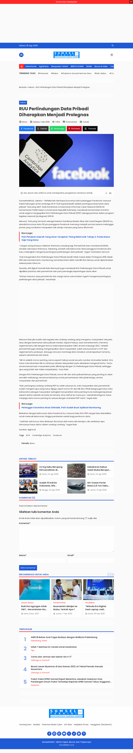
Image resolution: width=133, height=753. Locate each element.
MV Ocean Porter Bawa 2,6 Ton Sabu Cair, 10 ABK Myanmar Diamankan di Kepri (99, 487)
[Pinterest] (84, 734)
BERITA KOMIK (77, 66)
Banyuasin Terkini (59, 66)
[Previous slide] (109, 574)
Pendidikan (90, 603)
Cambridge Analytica (41, 435)
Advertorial (31, 66)
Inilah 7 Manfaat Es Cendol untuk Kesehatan (54, 647)
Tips (32, 650)
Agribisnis (44, 66)
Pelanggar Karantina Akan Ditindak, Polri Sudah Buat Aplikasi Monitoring (61, 407)
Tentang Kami (25, 724)
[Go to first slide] (112, 574)
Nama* (22, 555)
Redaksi (36, 724)
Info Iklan (68, 724)
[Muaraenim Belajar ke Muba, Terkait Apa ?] (66, 589)
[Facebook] (49, 734)
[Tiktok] (74, 734)
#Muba (54, 73)
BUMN (89, 66)
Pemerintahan (59, 603)
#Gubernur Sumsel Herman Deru (76, 73)
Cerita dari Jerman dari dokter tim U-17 (51, 656)
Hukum (23, 102)
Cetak (86, 121)
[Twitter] (69, 734)
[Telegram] (79, 734)
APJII (28, 435)
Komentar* (25, 523)
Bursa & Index (101, 66)
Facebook (57, 435)
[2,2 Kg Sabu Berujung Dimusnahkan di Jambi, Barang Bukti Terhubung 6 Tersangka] (28, 471)
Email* (71, 555)
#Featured (43, 73)
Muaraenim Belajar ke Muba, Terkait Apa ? (65, 608)
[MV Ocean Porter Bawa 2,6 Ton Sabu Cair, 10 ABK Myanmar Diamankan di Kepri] (76, 486)
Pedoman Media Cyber (52, 724)
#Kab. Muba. (100, 73)
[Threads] (59, 734)
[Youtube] (64, 734)
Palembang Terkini (39, 641)
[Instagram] (54, 734)
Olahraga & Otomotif (40, 660)
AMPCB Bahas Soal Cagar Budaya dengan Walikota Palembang (64, 637)
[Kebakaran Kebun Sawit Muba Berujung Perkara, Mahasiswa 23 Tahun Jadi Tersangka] (76, 471)
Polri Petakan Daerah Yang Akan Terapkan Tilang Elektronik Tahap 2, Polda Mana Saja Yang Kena (66, 238)
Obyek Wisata (27, 603)
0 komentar (71, 121)
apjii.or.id (32, 429)
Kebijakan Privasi (81, 724)
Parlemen (35, 685)
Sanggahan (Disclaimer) (101, 724)
